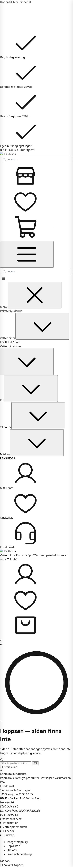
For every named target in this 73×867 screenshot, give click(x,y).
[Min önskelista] (36, 201)
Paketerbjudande (11, 311)
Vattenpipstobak (10, 346)
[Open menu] (36, 278)
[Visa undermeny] (42, 326)
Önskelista (7, 517)
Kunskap (8, 835)
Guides (13, 150)
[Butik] (36, 175)
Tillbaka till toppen (12, 865)
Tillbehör (5, 427)
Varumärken (63, 778)
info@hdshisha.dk (29, 810)
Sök (35, 763)
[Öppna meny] (27, 254)
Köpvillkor (13, 846)
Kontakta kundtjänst (13, 774)
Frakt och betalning (19, 854)
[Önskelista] (36, 599)
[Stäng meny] (34, 295)
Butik (3, 150)
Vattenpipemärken (15, 827)
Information (11, 823)
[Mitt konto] (36, 574)
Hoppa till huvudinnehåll (15, 2)
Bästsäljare (47, 778)
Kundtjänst (27, 150)
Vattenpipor (7, 338)
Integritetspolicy (17, 842)
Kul (2, 400)
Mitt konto (7, 488)
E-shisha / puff (25, 555)
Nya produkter (29, 778)
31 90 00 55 (26, 794)
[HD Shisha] (36, 154)
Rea (2, 782)
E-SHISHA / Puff (10, 342)
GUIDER (10, 458)
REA (2, 458)
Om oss (12, 850)
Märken (5, 454)
